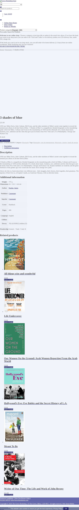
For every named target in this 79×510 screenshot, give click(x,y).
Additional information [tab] (11, 148)
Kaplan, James (13, 188)
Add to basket (5, 140)
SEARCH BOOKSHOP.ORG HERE (12, 46)
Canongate (12, 193)
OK (66, 509)
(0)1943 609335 (5, 500)
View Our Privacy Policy (22, 498)
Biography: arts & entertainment (43, 142)
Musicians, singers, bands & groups (66, 142)
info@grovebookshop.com (19, 500)
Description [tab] (8, 146)
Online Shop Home (10, 23)
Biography (8, 50)
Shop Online (8, 25)
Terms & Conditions (6, 498)
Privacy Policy (57, 509)
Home (2, 50)
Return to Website (10, 26)
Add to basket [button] (8, 280)
